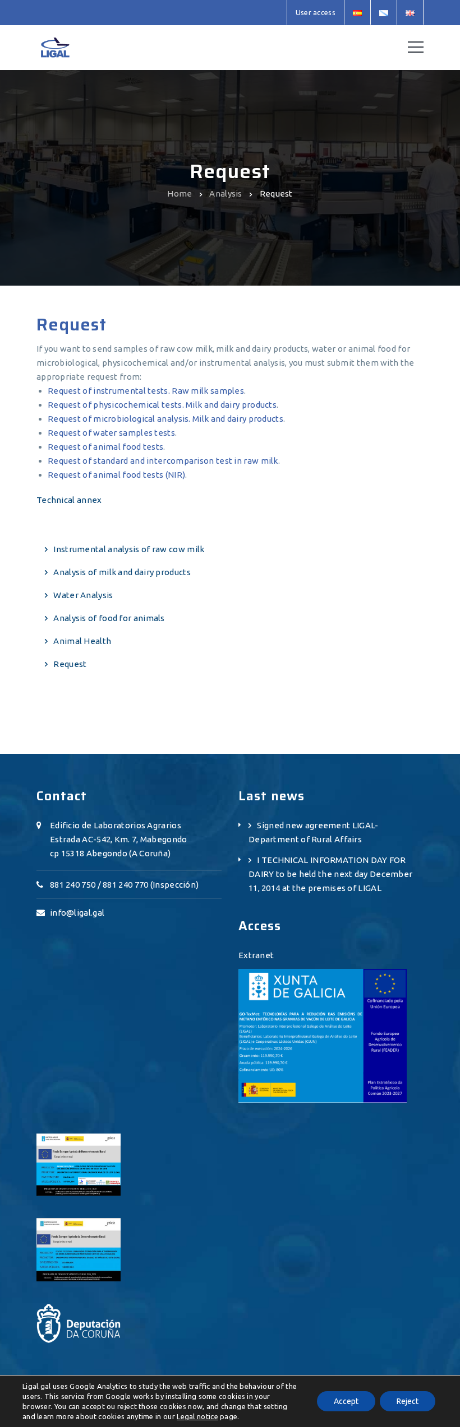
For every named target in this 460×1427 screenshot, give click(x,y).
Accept (346, 1401)
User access (315, 12)
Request (69, 664)
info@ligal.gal (77, 912)
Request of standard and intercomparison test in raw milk (163, 460)
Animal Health (82, 641)
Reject (407, 1401)
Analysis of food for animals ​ (110, 618)
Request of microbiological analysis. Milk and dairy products (165, 418)
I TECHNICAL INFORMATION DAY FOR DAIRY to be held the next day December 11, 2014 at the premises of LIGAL (330, 874)
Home (179, 193)
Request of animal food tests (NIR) (116, 474)
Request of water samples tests (111, 432)
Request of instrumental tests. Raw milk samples (146, 390)
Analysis (225, 193)
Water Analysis (83, 595)
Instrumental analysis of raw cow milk (128, 549)
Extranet (256, 955)
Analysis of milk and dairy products (122, 572)
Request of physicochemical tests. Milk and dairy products (162, 404)
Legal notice (197, 1416)
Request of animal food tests (105, 446)
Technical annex (69, 500)
